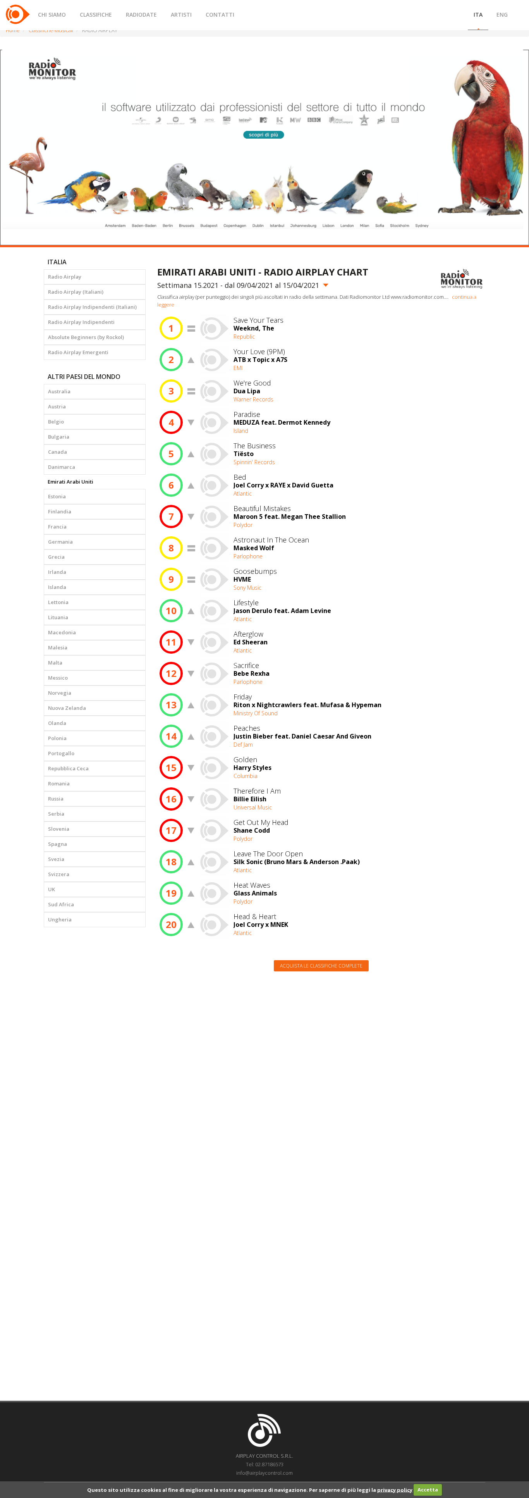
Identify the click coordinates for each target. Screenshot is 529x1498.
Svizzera (58, 874)
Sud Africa (61, 904)
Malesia (57, 647)
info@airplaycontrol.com (264, 1472)
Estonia (57, 496)
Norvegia (59, 692)
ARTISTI (181, 14)
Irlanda (57, 571)
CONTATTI (220, 14)
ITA (478, 14)
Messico (58, 677)
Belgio (56, 421)
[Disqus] (321, 1076)
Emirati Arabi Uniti (70, 481)
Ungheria (60, 919)
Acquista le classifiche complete (321, 966)
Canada (57, 451)
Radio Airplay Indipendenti (81, 322)
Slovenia (58, 828)
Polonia (57, 738)
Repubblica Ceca (68, 768)
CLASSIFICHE (96, 14)
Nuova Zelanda (67, 707)
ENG (502, 14)
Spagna (57, 843)
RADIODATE (141, 14)
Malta (55, 662)
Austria (57, 406)
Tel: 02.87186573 (264, 1464)
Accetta (427, 1489)
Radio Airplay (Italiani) (75, 291)
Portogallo (61, 753)
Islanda (57, 587)
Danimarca (61, 466)
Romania (59, 783)
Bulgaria (58, 436)
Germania (60, 541)
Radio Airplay (64, 276)
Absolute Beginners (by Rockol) (86, 337)
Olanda (57, 723)
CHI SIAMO (52, 14)
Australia (59, 391)
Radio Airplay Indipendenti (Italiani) (92, 306)
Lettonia (58, 602)
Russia (56, 798)
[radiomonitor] (461, 279)
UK (51, 889)
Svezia (56, 859)
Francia (57, 526)
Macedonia (62, 632)
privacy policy (394, 1489)
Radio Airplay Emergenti (78, 352)
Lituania (58, 617)
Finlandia (59, 511)
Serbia (56, 813)
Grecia (56, 556)
